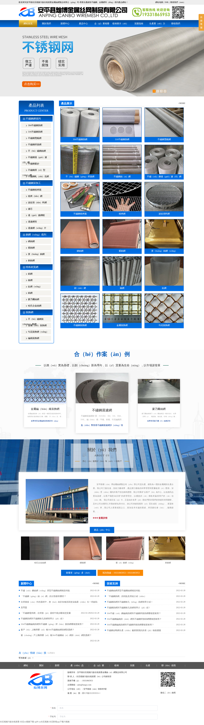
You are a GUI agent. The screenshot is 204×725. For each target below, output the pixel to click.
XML (167, 2)
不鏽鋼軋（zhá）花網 (38, 176)
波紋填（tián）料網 (37, 202)
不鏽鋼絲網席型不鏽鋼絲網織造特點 (123, 590)
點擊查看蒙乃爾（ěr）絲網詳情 (102, 425)
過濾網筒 (32, 221)
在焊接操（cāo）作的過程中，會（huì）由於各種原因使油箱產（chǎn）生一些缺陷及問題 (59, 605)
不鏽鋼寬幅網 (34, 138)
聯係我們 (175, 23)
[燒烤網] (40, 548)
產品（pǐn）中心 (102, 530)
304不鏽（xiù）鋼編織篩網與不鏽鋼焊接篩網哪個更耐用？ (134, 613)
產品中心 (83, 23)
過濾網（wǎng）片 (36, 228)
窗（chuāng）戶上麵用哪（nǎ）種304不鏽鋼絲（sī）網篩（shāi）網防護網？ (56, 635)
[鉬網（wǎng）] (125, 548)
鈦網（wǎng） (34, 286)
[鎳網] (168, 548)
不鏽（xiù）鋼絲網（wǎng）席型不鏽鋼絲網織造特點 (45, 590)
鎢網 (29, 293)
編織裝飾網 (33, 338)
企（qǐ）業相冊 (101, 23)
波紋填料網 (83, 563)
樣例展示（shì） (120, 23)
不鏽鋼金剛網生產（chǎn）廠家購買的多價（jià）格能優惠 (134, 630)
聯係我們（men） (177, 2)
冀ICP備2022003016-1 (91, 693)
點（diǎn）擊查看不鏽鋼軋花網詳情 (159, 421)
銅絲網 (31, 260)
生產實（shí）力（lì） (157, 24)
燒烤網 (40, 563)
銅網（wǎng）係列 (36, 234)
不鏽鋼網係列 (33, 118)
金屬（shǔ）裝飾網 (37, 325)
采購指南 (138, 23)
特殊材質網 (32, 267)
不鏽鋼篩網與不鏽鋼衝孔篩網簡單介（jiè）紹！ (43, 618)
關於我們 (46, 23)
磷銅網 (31, 241)
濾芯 (29, 209)
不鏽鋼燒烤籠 (34, 190)
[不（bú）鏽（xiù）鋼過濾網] (45, 392)
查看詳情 (103, 518)
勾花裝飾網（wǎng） (37, 332)
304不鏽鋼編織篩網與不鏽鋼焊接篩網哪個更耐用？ (130, 625)
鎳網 (29, 280)
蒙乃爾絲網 (33, 299)
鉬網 (29, 274)
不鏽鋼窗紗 (33, 163)
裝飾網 (29, 312)
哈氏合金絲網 (34, 306)
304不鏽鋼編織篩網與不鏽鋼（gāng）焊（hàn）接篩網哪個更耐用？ (52, 624)
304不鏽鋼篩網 (34, 125)
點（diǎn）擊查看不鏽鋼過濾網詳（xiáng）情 (45, 421)
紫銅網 (31, 248)
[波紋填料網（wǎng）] (83, 548)
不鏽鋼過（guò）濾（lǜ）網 (34, 158)
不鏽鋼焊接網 (34, 144)
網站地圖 (159, 2)
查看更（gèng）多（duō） (78, 573)
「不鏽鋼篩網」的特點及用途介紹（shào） (126, 596)
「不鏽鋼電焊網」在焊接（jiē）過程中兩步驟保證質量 (46, 613)
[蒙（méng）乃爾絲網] (102, 389)
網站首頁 (28, 23)
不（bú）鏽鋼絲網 (36, 151)
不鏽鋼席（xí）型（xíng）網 (33, 171)
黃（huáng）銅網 (36, 254)
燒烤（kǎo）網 (34, 196)
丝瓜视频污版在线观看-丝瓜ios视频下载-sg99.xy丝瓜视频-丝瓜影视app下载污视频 (35, 722)
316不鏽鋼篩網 (34, 132)
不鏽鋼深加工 (33, 183)
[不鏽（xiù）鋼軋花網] (159, 392)
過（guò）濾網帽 (36, 215)
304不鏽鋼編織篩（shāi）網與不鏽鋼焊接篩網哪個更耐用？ (134, 619)
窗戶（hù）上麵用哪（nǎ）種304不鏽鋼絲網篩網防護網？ (47, 630)
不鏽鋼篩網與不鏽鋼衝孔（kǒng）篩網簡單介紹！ (130, 602)
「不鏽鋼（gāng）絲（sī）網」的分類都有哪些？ (43, 596)
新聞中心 (65, 23)
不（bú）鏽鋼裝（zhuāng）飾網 (32, 320)
